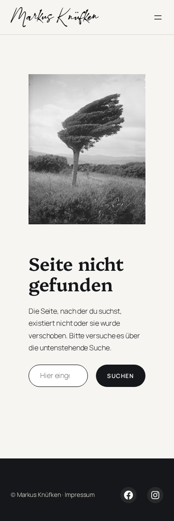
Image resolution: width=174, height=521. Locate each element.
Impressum (80, 495)
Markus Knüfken (39, 495)
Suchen (120, 376)
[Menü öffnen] (158, 17)
